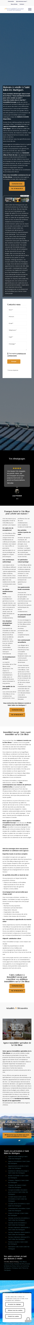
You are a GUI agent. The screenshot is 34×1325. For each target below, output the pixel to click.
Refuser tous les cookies (15, 1310)
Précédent (7, 1029)
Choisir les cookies (13, 1316)
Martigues (7, 1268)
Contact (22, 4)
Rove (14, 1266)
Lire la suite (17, 1035)
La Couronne (24, 1266)
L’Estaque (14, 1268)
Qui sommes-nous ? (21, 1)
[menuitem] (11, 1)
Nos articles (14, 4)
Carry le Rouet (8, 1264)
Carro (18, 1266)
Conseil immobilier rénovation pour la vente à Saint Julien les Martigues (18, 1192)
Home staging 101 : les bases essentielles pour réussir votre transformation (17, 1026)
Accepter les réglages (14, 1304)
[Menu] (28, 9)
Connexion (11, 1)
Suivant (27, 1029)
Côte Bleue (23, 1261)
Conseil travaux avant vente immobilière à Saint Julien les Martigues (17, 1199)
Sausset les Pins (19, 1264)
